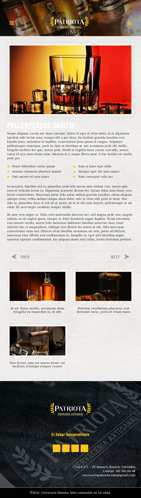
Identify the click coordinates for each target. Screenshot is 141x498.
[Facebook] (56, 448)
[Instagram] (66, 448)
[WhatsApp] (84, 448)
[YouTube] (75, 448)
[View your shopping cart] (129, 22)
